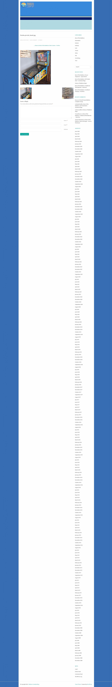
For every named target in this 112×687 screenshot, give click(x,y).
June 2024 (77, 191)
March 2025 (77, 169)
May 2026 (77, 134)
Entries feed (78, 671)
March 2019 (77, 349)
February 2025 (78, 171)
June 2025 (77, 161)
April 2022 (77, 256)
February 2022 (78, 261)
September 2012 (79, 545)
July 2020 (77, 309)
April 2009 (77, 648)
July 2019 (77, 339)
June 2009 (77, 643)
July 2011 (77, 580)
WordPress (89, 684)
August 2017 (78, 397)
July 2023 (77, 219)
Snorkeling (77, 58)
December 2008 (78, 658)
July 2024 (77, 189)
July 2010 (77, 610)
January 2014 (78, 505)
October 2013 (78, 512)
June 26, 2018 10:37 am (24, 40)
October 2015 (78, 452)
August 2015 (78, 457)
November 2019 (78, 329)
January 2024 (78, 204)
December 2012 (78, 537)
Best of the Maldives (79, 38)
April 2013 (77, 527)
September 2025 (79, 154)
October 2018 (78, 362)
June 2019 (77, 342)
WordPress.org (78, 676)
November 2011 (78, 570)
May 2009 (77, 645)
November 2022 (78, 239)
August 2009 (78, 638)
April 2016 (77, 437)
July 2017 (77, 399)
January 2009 (78, 655)
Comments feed (78, 674)
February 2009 (78, 653)
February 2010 (78, 623)
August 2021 (78, 277)
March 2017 (77, 409)
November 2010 (78, 600)
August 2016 (78, 427)
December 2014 (78, 477)
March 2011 (77, 590)
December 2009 (78, 628)
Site (76, 55)
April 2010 (77, 618)
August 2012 (78, 547)
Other (76, 53)
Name (65, 120)
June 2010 (77, 613)
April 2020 (77, 317)
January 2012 (78, 565)
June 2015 (77, 462)
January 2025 (78, 174)
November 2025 (78, 149)
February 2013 (78, 532)
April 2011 (77, 587)
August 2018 (78, 367)
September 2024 (79, 184)
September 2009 (79, 635)
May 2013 (77, 525)
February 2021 (78, 292)
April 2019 (77, 347)
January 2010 (78, 625)
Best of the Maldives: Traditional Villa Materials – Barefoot (83, 115)
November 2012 (78, 540)
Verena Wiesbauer (79, 119)
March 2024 (77, 199)
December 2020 (78, 297)
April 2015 (77, 467)
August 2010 (78, 608)
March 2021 (77, 289)
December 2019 (78, 327)
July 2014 (77, 490)
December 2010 (78, 597)
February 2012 (78, 562)
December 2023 (78, 206)
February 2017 (78, 412)
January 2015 (78, 475)
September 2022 (79, 244)
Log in (76, 669)
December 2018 (78, 357)
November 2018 (78, 359)
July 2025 (77, 159)
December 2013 (78, 507)
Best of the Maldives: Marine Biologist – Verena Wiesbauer (83, 121)
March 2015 (77, 470)
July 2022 (77, 249)
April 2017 (77, 407)
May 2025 (77, 164)
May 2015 (77, 465)
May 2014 (77, 495)
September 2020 (79, 304)
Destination (77, 40)
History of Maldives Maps (81, 83)
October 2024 (78, 181)
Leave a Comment (33, 40)
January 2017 (78, 414)
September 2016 (79, 424)
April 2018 (77, 377)
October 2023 (78, 211)
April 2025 (77, 166)
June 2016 (77, 432)
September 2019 (79, 334)
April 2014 (77, 497)
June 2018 (77, 372)
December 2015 (78, 447)
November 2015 (78, 450)
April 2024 (77, 196)
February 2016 (78, 442)
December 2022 (78, 236)
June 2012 (77, 552)
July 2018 (77, 369)
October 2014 (78, 482)
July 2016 (77, 429)
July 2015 (77, 460)
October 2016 (78, 422)
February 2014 (78, 502)
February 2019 (78, 352)
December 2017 (78, 387)
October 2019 (78, 332)
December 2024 (78, 176)
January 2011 (78, 595)
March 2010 (77, 620)
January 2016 (78, 445)
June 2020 (77, 312)
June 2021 (77, 282)
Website (66, 129)
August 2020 (78, 307)
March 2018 (77, 379)
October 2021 (78, 271)
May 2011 (77, 585)
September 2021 (79, 274)
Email (65, 125)
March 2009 (77, 650)
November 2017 (78, 389)
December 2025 (78, 146)
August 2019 (78, 337)
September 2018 (79, 364)
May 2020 (77, 314)
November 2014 (78, 480)
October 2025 (78, 151)
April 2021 (77, 287)
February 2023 (78, 231)
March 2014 (77, 500)
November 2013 (78, 510)
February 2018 (78, 382)
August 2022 (78, 246)
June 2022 (77, 251)
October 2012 (78, 542)
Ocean (76, 50)
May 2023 (77, 224)
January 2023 (78, 234)
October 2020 (78, 302)
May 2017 (77, 404)
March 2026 (77, 139)
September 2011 (79, 575)
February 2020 (78, 322)
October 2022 (78, 241)
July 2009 (77, 640)
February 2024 (78, 201)
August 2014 (78, 487)
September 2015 (79, 455)
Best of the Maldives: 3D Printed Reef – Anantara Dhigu (82, 105)
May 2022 (77, 254)
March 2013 (77, 530)
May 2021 (77, 284)
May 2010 (77, 615)
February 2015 (78, 472)
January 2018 (78, 384)
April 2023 (77, 226)
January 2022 (78, 264)
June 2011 (77, 582)
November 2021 (78, 269)
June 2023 (77, 221)
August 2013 (78, 517)
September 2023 (79, 214)
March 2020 (77, 319)
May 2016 (77, 434)
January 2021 (78, 294)
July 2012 (77, 550)
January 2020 (78, 324)
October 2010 (78, 602)
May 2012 (77, 555)
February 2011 (78, 592)
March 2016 (77, 439)
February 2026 (78, 141)
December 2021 (78, 266)
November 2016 (78, 419)
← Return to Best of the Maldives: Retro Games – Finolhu (47, 45)
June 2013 (77, 522)
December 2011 (78, 567)
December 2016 (78, 417)
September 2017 (79, 394)
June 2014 (77, 492)
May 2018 (77, 374)
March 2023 (77, 229)
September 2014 (79, 485)
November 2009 (78, 630)
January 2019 (78, 354)
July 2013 (77, 520)
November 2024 (78, 179)
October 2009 (78, 633)
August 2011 (78, 577)
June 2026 (77, 131)
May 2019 (77, 344)
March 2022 (77, 259)
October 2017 (78, 392)
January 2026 (78, 144)
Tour (76, 60)
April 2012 (77, 557)
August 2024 (78, 186)
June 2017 (77, 402)
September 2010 (79, 605)
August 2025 (78, 156)
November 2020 (78, 299)
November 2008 (78, 660)
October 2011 (78, 572)
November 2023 (78, 209)
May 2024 (77, 194)
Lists (76, 48)
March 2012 (77, 560)
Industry (77, 45)
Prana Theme (78, 684)
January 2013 (78, 535)
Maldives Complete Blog (34, 684)
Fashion (77, 43)
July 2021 (77, 279)
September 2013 (79, 515)
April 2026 (77, 136)
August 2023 (78, 216)
